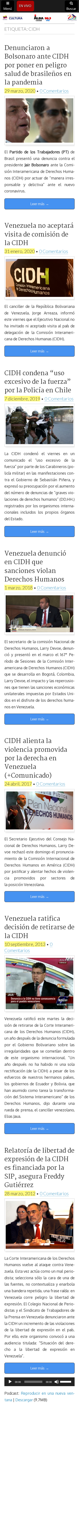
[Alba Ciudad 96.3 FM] (39, 18)
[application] (39, 1381)
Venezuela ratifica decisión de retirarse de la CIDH (39, 928)
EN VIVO (25, 6)
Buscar (71, 9)
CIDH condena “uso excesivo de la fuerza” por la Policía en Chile (37, 382)
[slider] (66, 1381)
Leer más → (39, 204)
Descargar (24, 1399)
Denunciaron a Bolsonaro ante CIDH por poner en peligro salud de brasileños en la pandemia (38, 65)
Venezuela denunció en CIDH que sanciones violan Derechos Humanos (35, 567)
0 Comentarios (54, 90)
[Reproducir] (10, 1382)
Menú (8, 9)
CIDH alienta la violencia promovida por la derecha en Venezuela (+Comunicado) (35, 758)
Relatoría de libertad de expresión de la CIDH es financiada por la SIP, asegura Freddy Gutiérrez (39, 1168)
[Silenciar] (56, 1382)
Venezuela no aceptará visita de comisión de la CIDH (39, 235)
